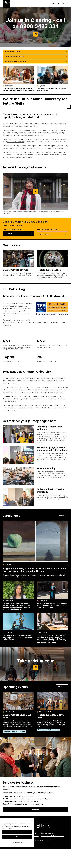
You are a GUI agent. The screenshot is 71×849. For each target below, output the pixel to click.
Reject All (17, 836)
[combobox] (52, 234)
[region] (17, 833)
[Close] (32, 820)
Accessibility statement (47, 833)
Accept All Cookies (17, 832)
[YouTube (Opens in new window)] (38, 825)
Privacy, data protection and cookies (52, 836)
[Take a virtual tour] (35, 667)
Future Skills (7, 123)
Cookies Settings (17, 842)
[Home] (6, 4)
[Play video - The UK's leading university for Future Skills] (35, 191)
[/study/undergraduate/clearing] (35, 34)
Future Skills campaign (15, 142)
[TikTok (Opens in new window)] (43, 825)
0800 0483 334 (38, 221)
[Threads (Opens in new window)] (48, 825)
